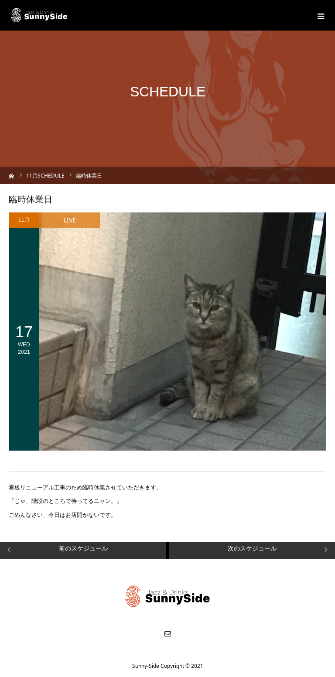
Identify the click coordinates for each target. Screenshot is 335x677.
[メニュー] (319, 15)
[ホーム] (11, 175)
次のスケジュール (252, 548)
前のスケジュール (83, 548)
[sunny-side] (39, 15)
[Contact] (167, 633)
